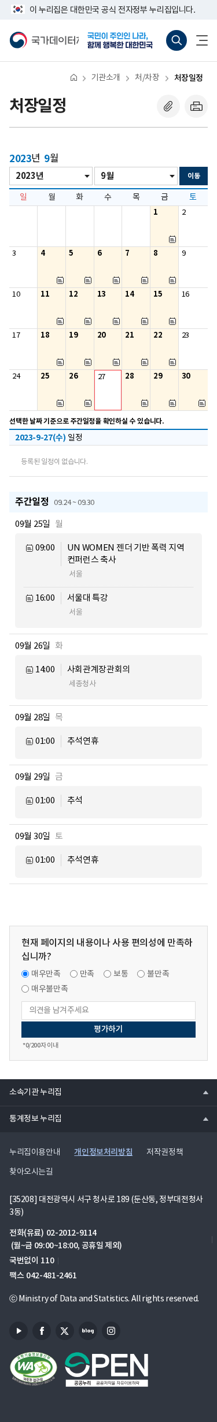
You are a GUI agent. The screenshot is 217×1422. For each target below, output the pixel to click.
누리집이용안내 (34, 1152)
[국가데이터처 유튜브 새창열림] (18, 1331)
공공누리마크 (106, 1369)
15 (157, 294)
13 (101, 294)
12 (73, 294)
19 (73, 335)
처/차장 (147, 78)
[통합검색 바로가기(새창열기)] (176, 40)
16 (185, 294)
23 (185, 335)
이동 (193, 176)
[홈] (74, 77)
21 (129, 335)
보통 (120, 974)
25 (45, 376)
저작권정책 (164, 1152)
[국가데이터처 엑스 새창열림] (65, 1331)
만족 (87, 974)
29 (157, 376)
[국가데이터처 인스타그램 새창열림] (111, 1331)
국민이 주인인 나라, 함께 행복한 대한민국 (123, 40)
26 (73, 376)
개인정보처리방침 (103, 1152)
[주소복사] (168, 106)
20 (101, 335)
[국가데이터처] (44, 40)
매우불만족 (49, 989)
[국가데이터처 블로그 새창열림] (88, 1331)
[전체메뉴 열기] (197, 40)
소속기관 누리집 (31, 1092)
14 (129, 294)
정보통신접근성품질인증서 (33, 1369)
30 (186, 376)
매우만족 (46, 974)
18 (45, 335)
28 (129, 376)
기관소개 (105, 78)
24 (16, 376)
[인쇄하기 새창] (196, 106)
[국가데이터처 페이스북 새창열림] (41, 1331)
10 (16, 294)
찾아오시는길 (31, 1172)
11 (45, 294)
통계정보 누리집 (31, 1118)
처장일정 (188, 78)
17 (16, 335)
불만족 (158, 974)
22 (157, 335)
